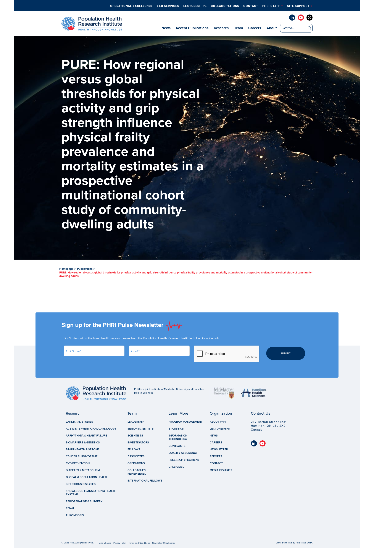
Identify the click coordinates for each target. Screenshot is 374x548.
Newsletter (219, 449)
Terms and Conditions (139, 543)
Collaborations (225, 6)
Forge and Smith (304, 543)
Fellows (133, 449)
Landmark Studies (79, 422)
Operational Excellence (131, 6)
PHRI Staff (271, 6)
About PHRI (218, 422)
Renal (70, 508)
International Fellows (144, 480)
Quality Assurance (183, 453)
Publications (84, 269)
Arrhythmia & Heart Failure (86, 435)
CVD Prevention (78, 463)
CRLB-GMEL (176, 467)
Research (221, 28)
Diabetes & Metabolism (83, 470)
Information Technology (178, 437)
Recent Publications (192, 28)
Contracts (177, 446)
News (166, 28)
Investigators (138, 442)
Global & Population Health (87, 477)
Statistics (176, 428)
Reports (216, 456)
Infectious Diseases (81, 484)
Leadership (135, 422)
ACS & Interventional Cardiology (91, 428)
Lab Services (168, 6)
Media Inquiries (221, 470)
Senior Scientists (140, 428)
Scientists (135, 435)
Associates (136, 456)
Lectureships (195, 6)
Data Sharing (105, 543)
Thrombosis (75, 515)
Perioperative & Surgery (84, 501)
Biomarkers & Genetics (83, 442)
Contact (250, 6)
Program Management (186, 422)
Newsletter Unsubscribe (164, 543)
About (271, 28)
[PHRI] (91, 28)
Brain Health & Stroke (82, 449)
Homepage (66, 269)
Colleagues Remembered (136, 472)
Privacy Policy (119, 543)
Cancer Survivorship (82, 456)
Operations (136, 463)
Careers (254, 28)
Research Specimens (184, 460)
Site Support (298, 6)
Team (238, 28)
